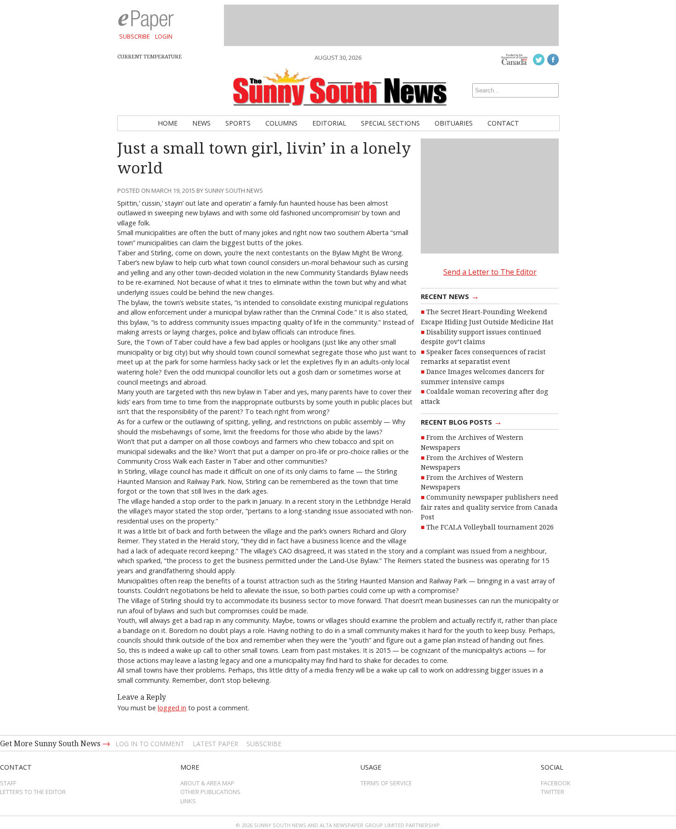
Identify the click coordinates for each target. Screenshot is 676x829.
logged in (172, 707)
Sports (238, 123)
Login (163, 36)
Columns (281, 123)
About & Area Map (207, 783)
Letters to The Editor (33, 792)
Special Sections (390, 123)
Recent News (450, 295)
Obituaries (454, 123)
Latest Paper (215, 743)
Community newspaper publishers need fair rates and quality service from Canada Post (489, 507)
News (201, 123)
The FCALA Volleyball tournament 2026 (490, 527)
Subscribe (134, 36)
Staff (8, 783)
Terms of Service (386, 783)
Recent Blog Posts (461, 421)
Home (168, 123)
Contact (503, 123)
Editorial (329, 123)
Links (188, 801)
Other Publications (210, 792)
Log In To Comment (149, 743)
